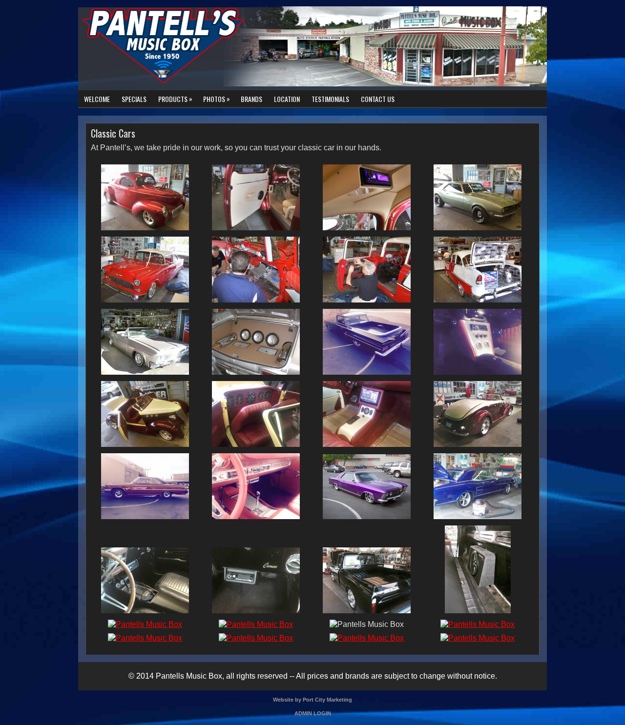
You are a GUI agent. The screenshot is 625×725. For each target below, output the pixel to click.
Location (287, 99)
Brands (251, 99)
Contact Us (378, 99)
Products (175, 98)
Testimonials (330, 99)
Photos (216, 98)
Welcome (97, 99)
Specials (134, 99)
